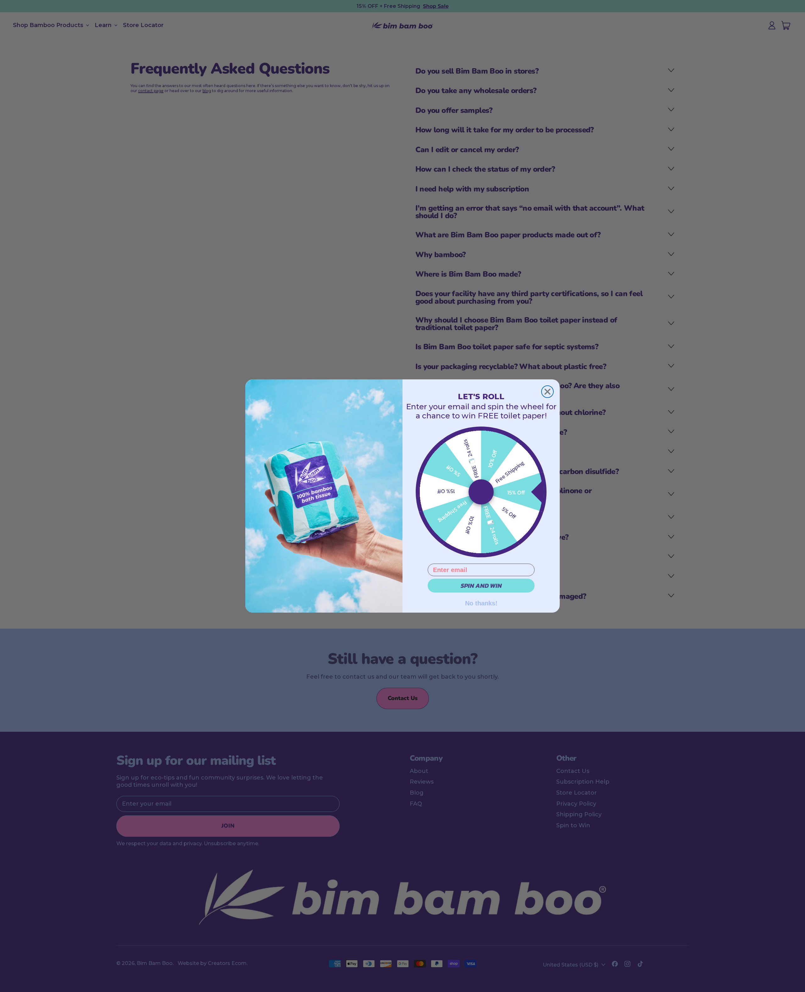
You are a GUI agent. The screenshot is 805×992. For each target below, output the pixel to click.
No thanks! (481, 602)
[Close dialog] (547, 392)
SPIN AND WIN (481, 585)
